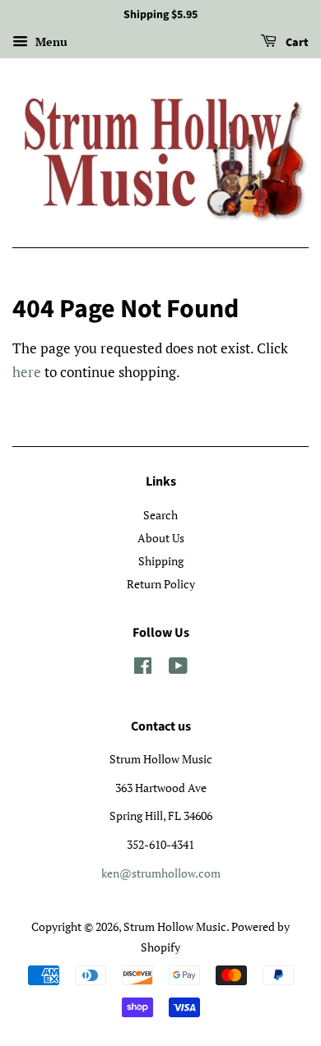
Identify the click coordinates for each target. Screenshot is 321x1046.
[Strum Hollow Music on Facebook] (142, 668)
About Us (160, 538)
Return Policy (161, 584)
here (26, 371)
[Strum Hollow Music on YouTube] (178, 668)
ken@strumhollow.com (161, 873)
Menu (49, 41)
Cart (296, 43)
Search (160, 515)
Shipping (161, 561)
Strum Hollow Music (174, 926)
